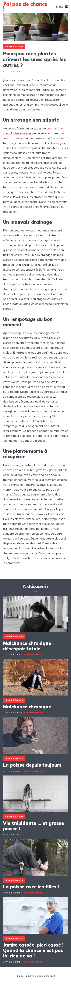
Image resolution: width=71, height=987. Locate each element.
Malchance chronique (27, 706)
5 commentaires (34, 770)
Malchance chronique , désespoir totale (28, 646)
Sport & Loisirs (14, 46)
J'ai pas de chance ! (25, 6)
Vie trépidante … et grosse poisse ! (33, 825)
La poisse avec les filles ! (31, 887)
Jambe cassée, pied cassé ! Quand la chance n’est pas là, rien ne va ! (33, 950)
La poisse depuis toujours (32, 765)
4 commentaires (34, 712)
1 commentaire (33, 654)
